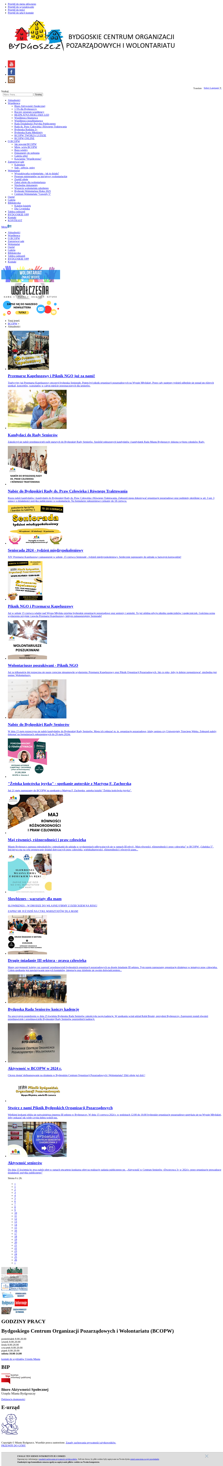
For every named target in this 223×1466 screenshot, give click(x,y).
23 (15, 1251)
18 (15, 1236)
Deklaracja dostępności (13, 1399)
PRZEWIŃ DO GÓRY (13, 1445)
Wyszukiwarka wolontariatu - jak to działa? (36, 173)
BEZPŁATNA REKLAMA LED (31, 114)
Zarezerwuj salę (16, 161)
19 (15, 1239)
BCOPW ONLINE (24, 138)
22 (15, 1248)
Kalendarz (19, 164)
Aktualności (14, 100)
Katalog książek (22, 205)
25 (15, 1257)
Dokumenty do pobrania (27, 153)
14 (15, 1224)
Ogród (11, 197)
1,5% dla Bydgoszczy (25, 109)
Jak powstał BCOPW (25, 144)
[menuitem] (118, 106)
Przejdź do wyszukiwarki (21, 7)
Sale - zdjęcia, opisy (24, 167)
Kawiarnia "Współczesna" (28, 158)
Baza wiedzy (21, 150)
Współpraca (14, 103)
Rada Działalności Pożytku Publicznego (35, 123)
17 (15, 1233)
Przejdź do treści (16, 9)
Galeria (11, 199)
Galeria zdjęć (21, 156)
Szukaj (38, 94)
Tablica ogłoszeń (16, 211)
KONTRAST (15, 220)
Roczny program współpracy (29, 112)
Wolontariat (14, 170)
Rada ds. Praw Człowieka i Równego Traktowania (40, 126)
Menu (4, 227)
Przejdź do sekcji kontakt (21, 12)
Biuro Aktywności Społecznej (29, 106)
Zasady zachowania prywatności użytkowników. (91, 1442)
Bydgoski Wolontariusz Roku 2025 (32, 191)
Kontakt (12, 217)
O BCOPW (14, 141)
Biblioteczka (14, 202)
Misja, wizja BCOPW (25, 147)
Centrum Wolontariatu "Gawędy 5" (32, 194)
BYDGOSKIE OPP (18, 214)
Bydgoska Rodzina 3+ (26, 129)
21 (15, 1245)
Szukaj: (5, 91)
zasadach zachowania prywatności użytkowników (58, 1459)
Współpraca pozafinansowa (28, 120)
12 (15, 1219)
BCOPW (12, 323)
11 (15, 1216)
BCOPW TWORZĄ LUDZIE (30, 135)
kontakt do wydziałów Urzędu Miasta (20, 1359)
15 (15, 1227)
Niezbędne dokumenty (26, 185)
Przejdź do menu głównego (22, 4)
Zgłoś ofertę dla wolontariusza (30, 182)
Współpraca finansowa (26, 117)
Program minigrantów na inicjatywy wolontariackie (40, 176)
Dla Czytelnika (22, 208)
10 (15, 1213)
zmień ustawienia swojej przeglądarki (144, 1459)
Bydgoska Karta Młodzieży (28, 132)
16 (15, 1230)
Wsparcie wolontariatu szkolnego (31, 188)
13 (15, 1221)
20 (15, 1242)
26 (15, 1260)
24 (15, 1254)
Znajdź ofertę (21, 179)
